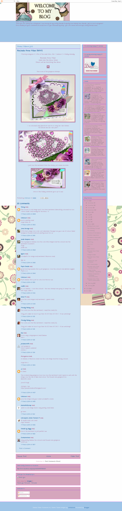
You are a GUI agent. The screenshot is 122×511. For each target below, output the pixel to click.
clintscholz (71, 508)
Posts (21, 493)
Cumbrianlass (25, 438)
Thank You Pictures (23, 483)
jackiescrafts (25, 344)
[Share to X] (44, 198)
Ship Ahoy (90, 242)
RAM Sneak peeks (92, 264)
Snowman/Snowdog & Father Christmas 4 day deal (93, 126)
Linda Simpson (25, 239)
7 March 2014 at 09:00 (28, 225)
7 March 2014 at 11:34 (28, 352)
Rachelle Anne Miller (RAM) (93, 251)
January (90, 285)
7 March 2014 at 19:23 (28, 434)
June (89, 217)
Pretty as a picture (96, 182)
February (90, 283)
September (91, 210)
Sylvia (23, 254)
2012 (87, 291)
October (90, 208)
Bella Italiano (91, 249)
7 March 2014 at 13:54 (28, 365)
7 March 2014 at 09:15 (28, 236)
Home (48, 456)
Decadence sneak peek (94, 237)
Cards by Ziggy (26, 429)
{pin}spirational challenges (93, 105)
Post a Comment (24, 448)
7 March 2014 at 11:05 (28, 316)
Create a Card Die (92, 240)
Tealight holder (91, 255)
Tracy (23, 207)
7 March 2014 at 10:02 (28, 293)
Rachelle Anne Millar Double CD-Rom (93, 267)
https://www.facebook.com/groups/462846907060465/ (31, 468)
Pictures (34, 483)
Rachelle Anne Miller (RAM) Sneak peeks (93, 279)
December (91, 203)
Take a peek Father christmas (96, 159)
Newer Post (21, 456)
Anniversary (94, 148)
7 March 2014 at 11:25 (28, 340)
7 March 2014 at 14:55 (28, 401)
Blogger (86, 508)
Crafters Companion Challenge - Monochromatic (93, 275)
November (91, 205)
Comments (23, 496)
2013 (87, 288)
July (89, 215)
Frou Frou (90, 244)
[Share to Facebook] (46, 198)
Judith (23, 286)
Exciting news (95, 94)
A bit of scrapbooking (97, 170)
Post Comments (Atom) (52, 461)
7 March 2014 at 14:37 (28, 393)
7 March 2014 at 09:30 (28, 263)
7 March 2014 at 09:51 (28, 282)
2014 (87, 201)
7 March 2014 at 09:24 (28, 250)
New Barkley (91, 230)
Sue (22, 333)
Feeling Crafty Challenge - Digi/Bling (97, 137)
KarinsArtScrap (26, 405)
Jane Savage (25, 229)
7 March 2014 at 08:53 (28, 214)
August (90, 212)
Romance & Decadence (94, 233)
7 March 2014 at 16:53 (28, 425)
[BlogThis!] (43, 198)
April (89, 222)
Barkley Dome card (93, 226)
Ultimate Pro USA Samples (92, 261)
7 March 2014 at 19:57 (28, 445)
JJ (21, 369)
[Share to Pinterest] (47, 198)
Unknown (24, 218)
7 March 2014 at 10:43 (28, 304)
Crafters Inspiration (93, 235)
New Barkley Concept (93, 228)
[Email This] (41, 198)
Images (29, 481)
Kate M (23, 297)
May (89, 219)
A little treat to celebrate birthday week (92, 84)
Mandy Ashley (25, 308)
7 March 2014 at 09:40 (28, 273)
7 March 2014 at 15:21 (28, 414)
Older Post (75, 456)
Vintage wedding (96, 114)
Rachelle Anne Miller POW (93, 257)
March (90, 224)
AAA (88, 246)
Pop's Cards (25, 266)
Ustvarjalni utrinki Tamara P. (30, 418)
